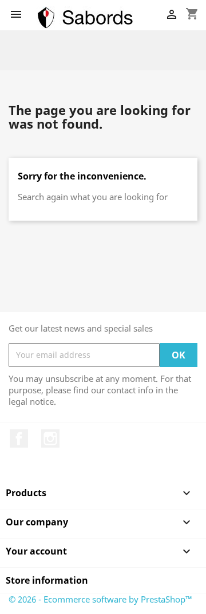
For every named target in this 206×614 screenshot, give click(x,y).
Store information (47, 580)
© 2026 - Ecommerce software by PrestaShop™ (100, 599)
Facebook (19, 438)
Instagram (50, 438)
